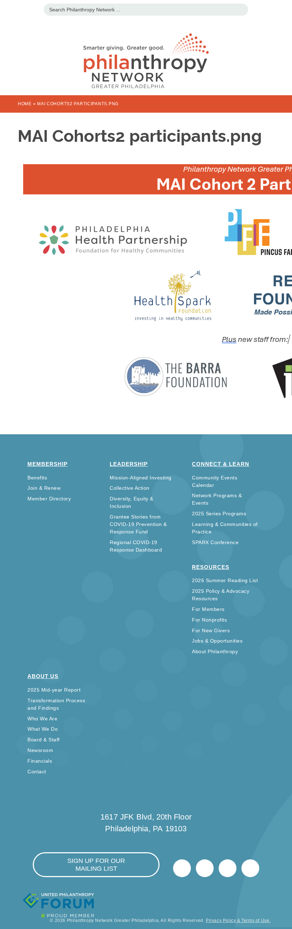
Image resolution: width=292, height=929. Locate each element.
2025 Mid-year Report (53, 690)
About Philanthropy (215, 651)
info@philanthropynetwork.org (227, 868)
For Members (208, 609)
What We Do (42, 729)
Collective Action (130, 488)
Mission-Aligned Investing (141, 477)
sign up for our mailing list (96, 864)
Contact (36, 771)
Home (25, 103)
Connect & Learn (220, 464)
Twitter (182, 868)
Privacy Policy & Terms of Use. (238, 920)
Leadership (129, 464)
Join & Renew (44, 488)
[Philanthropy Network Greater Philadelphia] (146, 52)
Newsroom (40, 750)
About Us (42, 676)
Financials (39, 761)
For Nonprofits (209, 620)
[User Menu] (283, 8)
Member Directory (49, 498)
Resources (210, 567)
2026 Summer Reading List (225, 580)
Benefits (37, 477)
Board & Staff (43, 739)
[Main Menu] (9, 8)
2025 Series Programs (219, 513)
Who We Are (42, 718)
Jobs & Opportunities (217, 641)
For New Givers (211, 630)
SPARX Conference (215, 542)
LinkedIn (205, 868)
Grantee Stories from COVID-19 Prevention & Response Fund (138, 524)
